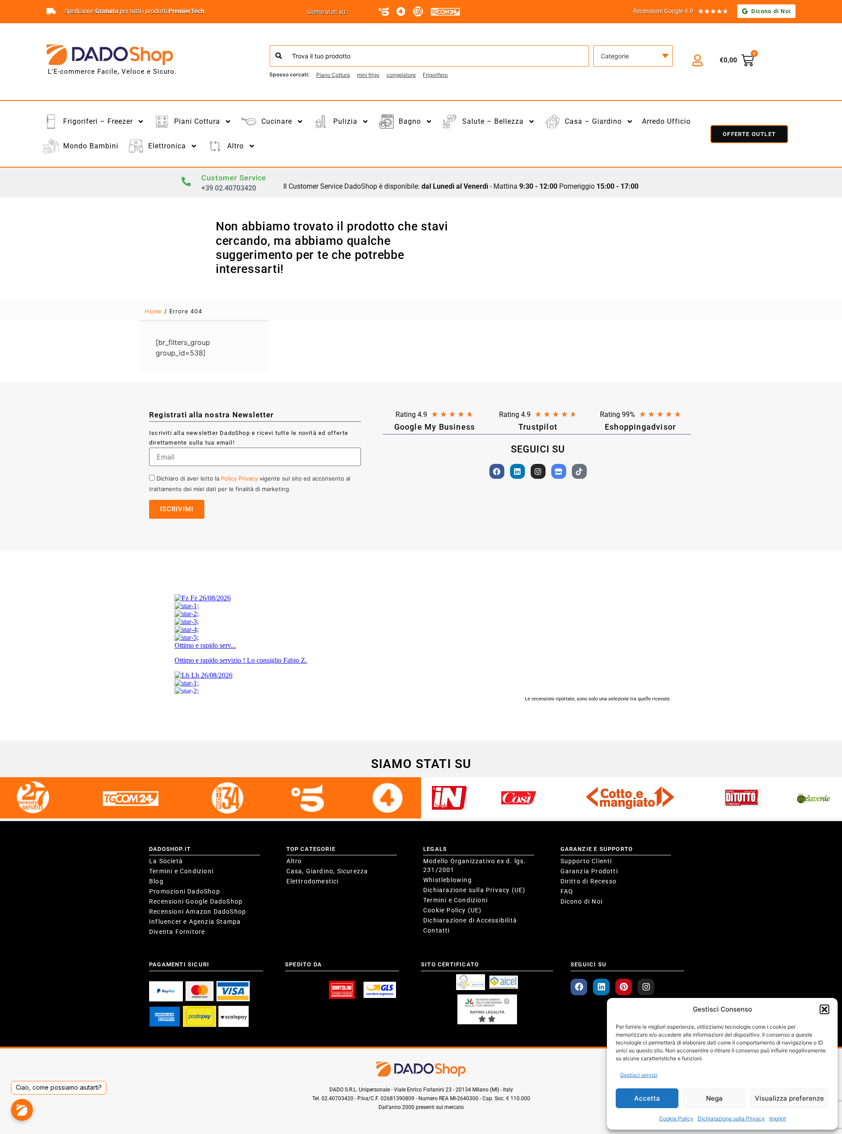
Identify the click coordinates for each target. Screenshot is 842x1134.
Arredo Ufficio (666, 121)
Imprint (777, 1118)
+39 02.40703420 (228, 188)
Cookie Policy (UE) (452, 910)
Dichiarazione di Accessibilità (470, 920)
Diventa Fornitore (177, 931)
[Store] (558, 471)
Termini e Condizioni (181, 871)
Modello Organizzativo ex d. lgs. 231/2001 (474, 865)
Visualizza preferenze (789, 1098)
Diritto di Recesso (588, 881)
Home (153, 311)
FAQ (567, 891)
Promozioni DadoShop (184, 891)
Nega (714, 1098)
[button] (824, 1009)
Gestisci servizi (638, 1075)
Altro (294, 861)
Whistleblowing (447, 879)
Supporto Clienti (586, 861)
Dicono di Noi (581, 901)
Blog (156, 881)
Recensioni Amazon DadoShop (197, 911)
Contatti (436, 930)
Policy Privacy (239, 478)
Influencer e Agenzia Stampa (195, 921)
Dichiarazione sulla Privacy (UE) (474, 890)
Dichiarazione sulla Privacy (731, 1118)
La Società (166, 861)
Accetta (647, 1098)
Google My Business (434, 426)
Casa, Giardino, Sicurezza (327, 871)
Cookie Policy (676, 1118)
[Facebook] (496, 471)
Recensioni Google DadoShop (196, 901)
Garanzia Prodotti (589, 871)
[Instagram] (538, 471)
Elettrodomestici (312, 881)
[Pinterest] (623, 987)
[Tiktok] (579, 471)
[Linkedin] (517, 471)
